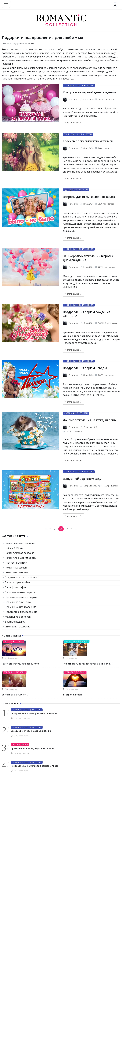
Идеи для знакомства (76, 190)
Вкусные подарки (15, 621)
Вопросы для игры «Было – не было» (89, 197)
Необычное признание (18, 602)
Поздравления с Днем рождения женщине (86, 314)
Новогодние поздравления (21, 611)
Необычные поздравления (78, 85)
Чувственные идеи (16, 562)
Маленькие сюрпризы (76, 413)
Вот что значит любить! (15, 694)
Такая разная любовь (76, 641)
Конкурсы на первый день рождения (89, 92)
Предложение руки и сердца (21, 577)
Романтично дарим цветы (20, 557)
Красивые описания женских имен (88, 141)
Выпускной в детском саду (82, 479)
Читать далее (72, 122)
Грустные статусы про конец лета (20, 663)
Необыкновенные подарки (21, 597)
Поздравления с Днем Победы (85, 368)
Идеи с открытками (16, 572)
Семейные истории (14, 672)
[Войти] (115, 4)
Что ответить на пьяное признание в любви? (87, 663)
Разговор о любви (75, 672)
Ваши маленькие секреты (78, 134)
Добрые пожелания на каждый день (89, 420)
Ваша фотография (15, 587)
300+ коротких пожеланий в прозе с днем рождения (88, 258)
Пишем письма (14, 548)
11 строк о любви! (72, 694)
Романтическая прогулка (19, 553)
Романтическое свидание (20, 543)
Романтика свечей (16, 567)
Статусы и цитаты (13, 641)
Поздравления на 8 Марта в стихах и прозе (34, 765)
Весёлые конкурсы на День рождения (31, 730)
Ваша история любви (17, 582)
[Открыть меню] (6, 5)
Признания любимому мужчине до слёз (32, 748)
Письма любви (20, 745)
